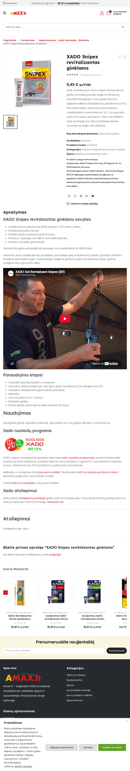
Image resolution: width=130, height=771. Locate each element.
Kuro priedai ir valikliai (79, 695)
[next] (124, 57)
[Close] (127, 721)
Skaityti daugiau (23, 766)
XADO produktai (76, 675)
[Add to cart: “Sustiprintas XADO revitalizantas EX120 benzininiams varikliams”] (56, 593)
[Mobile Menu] (5, 13)
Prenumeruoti (116, 650)
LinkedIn (81, 195)
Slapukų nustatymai (61, 747)
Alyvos (70, 685)
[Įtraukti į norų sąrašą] (12, 593)
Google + (86, 195)
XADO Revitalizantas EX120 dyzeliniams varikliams (20, 619)
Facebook (69, 195)
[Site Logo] (18, 13)
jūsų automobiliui (49, 472)
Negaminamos (100, 149)
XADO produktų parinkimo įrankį (97, 472)
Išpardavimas (75, 700)
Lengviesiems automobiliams (18, 613)
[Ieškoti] (123, 27)
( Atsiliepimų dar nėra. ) (91, 75)
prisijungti (55, 554)
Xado (104, 153)
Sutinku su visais (112, 747)
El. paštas (92, 195)
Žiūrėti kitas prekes (109, 133)
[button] (5, 592)
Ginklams (86, 149)
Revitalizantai (74, 680)
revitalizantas (93, 153)
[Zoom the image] (22, 675)
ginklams (80, 153)
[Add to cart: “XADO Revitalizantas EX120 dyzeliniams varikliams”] (20, 593)
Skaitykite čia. (55, 502)
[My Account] (101, 13)
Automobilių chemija (78, 690)
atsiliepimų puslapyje (33, 498)
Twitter (75, 195)
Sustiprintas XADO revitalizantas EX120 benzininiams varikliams (55, 619)
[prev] (120, 57)
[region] (65, 744)
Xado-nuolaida (117, 149)
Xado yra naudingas (23, 483)
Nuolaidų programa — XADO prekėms (65, 3)
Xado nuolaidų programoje (77, 458)
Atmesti (88, 747)
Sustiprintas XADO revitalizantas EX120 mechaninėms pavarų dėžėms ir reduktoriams (92, 620)
